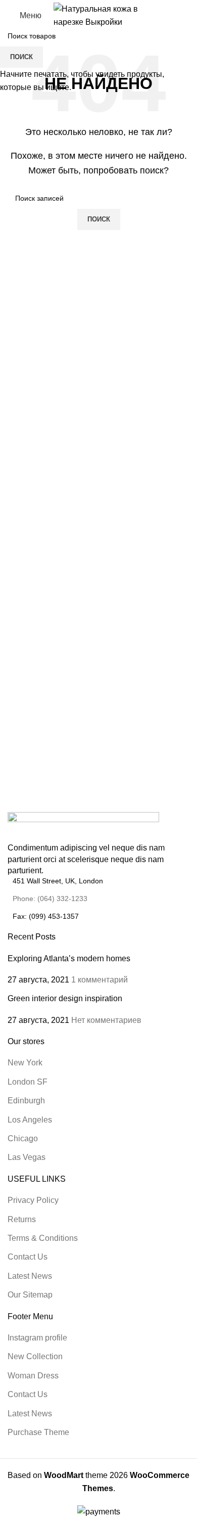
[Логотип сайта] (99, 15)
